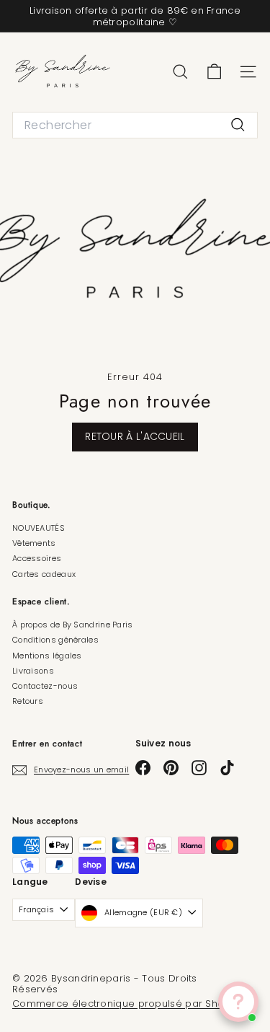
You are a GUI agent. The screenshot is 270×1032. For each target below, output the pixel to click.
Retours (27, 701)
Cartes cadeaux (44, 574)
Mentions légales (47, 655)
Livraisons (33, 670)
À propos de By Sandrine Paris (72, 624)
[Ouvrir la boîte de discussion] (238, 1002)
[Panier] (214, 71)
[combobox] (135, 125)
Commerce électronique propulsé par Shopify (127, 1003)
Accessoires (36, 558)
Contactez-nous (45, 686)
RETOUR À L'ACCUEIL (134, 436)
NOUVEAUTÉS (38, 528)
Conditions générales (55, 639)
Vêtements (34, 543)
